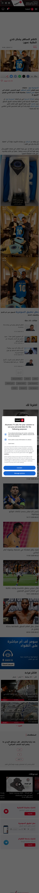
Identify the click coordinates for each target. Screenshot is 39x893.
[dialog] (19, 446)
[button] (19, 443)
